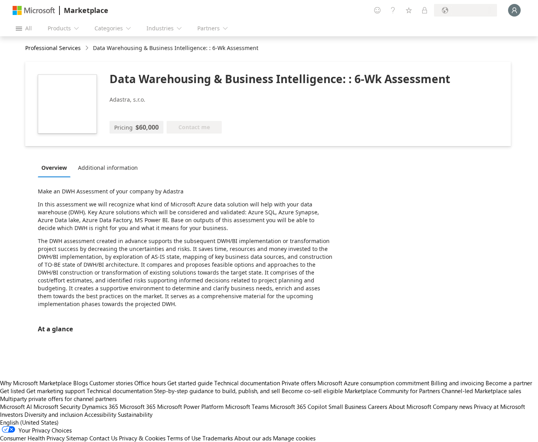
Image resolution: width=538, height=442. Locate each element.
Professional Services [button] (53, 48)
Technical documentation (247, 383)
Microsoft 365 (138, 406)
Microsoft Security (56, 406)
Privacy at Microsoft (499, 406)
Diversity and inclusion (53, 414)
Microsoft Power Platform (190, 406)
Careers (377, 406)
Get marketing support (55, 391)
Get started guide (190, 383)
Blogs (80, 383)
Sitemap (77, 438)
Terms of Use (184, 438)
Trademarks (217, 438)
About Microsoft (410, 406)
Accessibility (100, 414)
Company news (452, 406)
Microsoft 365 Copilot (298, 406)
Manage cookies (294, 438)
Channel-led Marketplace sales (481, 391)
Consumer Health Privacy (32, 438)
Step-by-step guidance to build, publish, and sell (217, 391)
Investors (11, 414)
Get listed (12, 391)
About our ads (252, 438)
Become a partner (509, 383)
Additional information (108, 167)
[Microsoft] (34, 10)
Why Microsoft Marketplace (36, 383)
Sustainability (135, 414)
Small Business (347, 406)
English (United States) (29, 422)
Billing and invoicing (457, 383)
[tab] (56, 167)
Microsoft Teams (247, 406)
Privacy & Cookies (142, 438)
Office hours (150, 383)
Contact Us (103, 438)
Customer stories (111, 383)
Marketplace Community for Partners (392, 391)
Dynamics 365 (100, 406)
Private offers (299, 383)
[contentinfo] (88, 48)
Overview (54, 167)
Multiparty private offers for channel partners (58, 399)
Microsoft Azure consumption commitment (374, 383)
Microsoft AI (16, 406)
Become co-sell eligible (312, 391)
